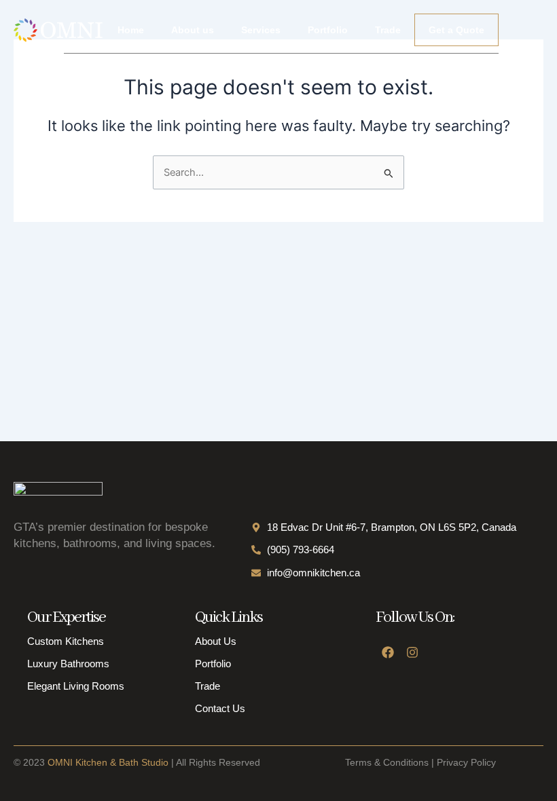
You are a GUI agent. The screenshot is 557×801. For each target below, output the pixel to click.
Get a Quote (456, 29)
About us (192, 29)
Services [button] (261, 29)
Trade (388, 29)
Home (131, 29)
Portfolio (328, 29)
